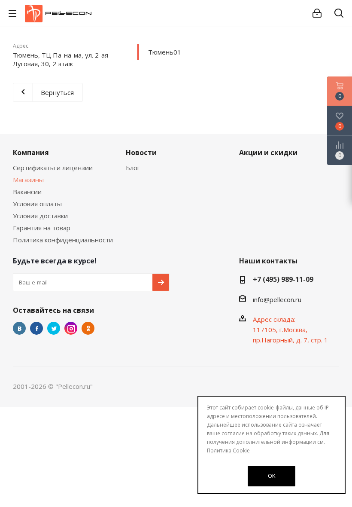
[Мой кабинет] (317, 13)
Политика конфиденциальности (63, 239)
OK (272, 476)
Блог (133, 167)
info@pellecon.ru (277, 299)
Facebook (36, 328)
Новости (141, 152)
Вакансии (27, 191)
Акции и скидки (268, 152)
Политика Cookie (228, 450)
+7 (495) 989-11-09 (283, 279)
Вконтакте (19, 328)
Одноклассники (88, 328)
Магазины (28, 179)
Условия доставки (40, 215)
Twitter (53, 328)
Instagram (70, 328)
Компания (31, 152)
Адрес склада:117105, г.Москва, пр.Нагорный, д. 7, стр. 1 (290, 329)
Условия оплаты (37, 203)
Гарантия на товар (41, 227)
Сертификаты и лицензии (53, 167)
